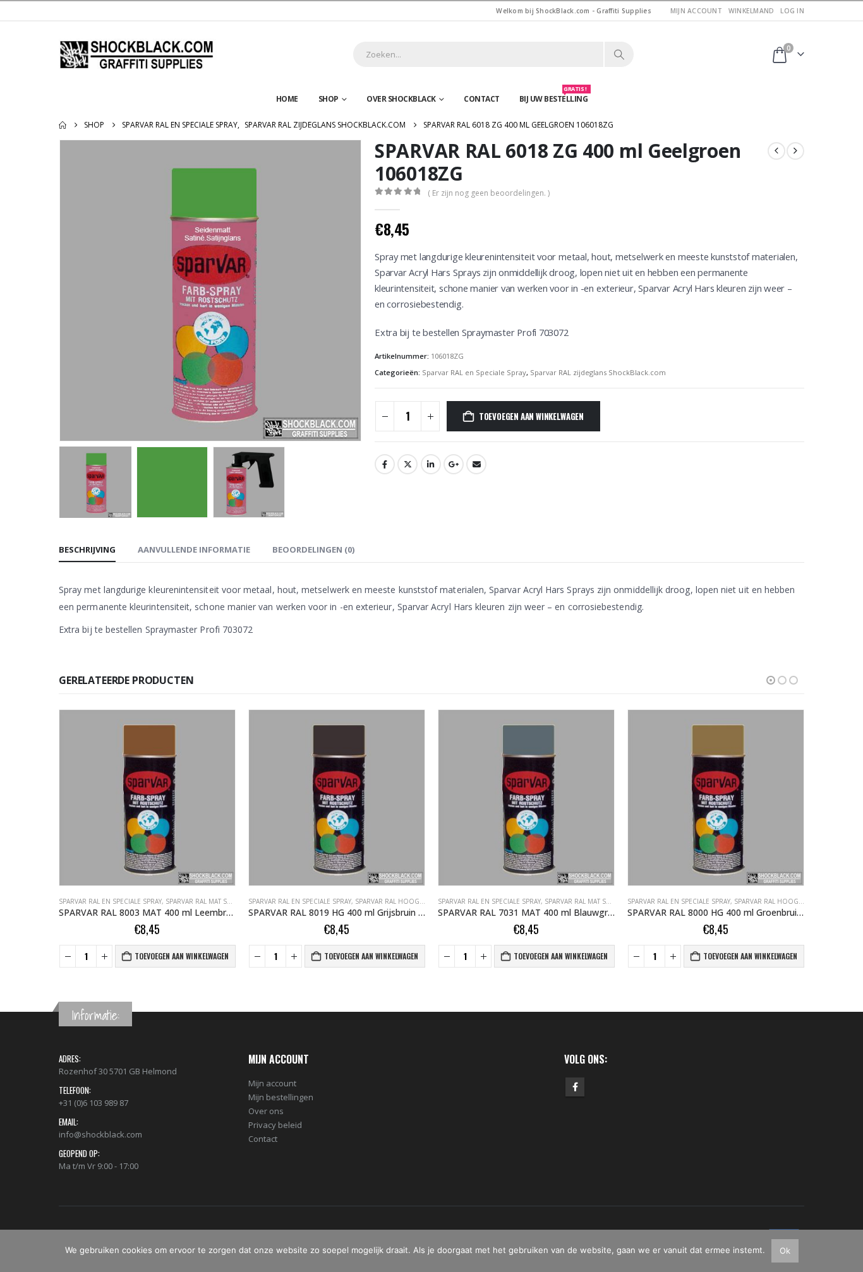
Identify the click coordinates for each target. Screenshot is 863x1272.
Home (287, 98)
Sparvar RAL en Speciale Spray (474, 372)
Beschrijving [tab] (87, 549)
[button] (61, 290)
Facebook (385, 464)
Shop (328, 98)
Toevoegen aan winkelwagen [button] (182, 956)
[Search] (619, 54)
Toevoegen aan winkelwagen (531, 416)
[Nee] (847, 1250)
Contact (482, 98)
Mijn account (696, 10)
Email (476, 464)
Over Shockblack (401, 98)
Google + (454, 464)
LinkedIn (431, 464)
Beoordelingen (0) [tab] (313, 549)
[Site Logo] (138, 55)
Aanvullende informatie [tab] (194, 549)
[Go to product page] (147, 797)
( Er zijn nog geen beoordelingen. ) (489, 193)
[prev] (776, 151)
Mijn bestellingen (280, 1097)
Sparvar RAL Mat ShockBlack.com (224, 901)
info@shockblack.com (100, 1134)
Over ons (266, 1111)
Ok (785, 1250)
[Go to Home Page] (62, 125)
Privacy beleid (275, 1125)
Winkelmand (751, 10)
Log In (792, 10)
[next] (795, 151)
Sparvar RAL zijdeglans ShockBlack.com (598, 372)
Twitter (407, 464)
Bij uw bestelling (553, 96)
